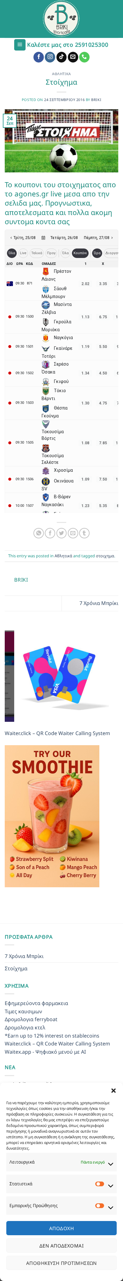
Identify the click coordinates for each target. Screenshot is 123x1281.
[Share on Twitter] (61, 533)
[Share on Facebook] (50, 533)
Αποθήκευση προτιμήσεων (61, 1263)
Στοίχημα (16, 971)
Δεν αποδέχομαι (61, 1245)
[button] (113, 1090)
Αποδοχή (61, 1228)
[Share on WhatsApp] (38, 533)
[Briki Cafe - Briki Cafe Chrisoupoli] (61, 19)
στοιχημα (105, 556)
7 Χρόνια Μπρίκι (98, 603)
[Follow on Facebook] (38, 57)
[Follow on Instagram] (50, 57)
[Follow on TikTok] (61, 57)
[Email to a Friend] (73, 533)
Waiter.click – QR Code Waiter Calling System (57, 736)
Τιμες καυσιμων (23, 1014)
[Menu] (20, 45)
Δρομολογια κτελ (25, 1030)
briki (96, 99)
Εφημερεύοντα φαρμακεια (36, 1006)
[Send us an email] (73, 57)
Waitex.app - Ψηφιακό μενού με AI (45, 1054)
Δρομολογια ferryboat (31, 1022)
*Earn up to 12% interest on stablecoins (52, 1038)
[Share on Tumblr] (84, 533)
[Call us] (84, 57)
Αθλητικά (61, 73)
